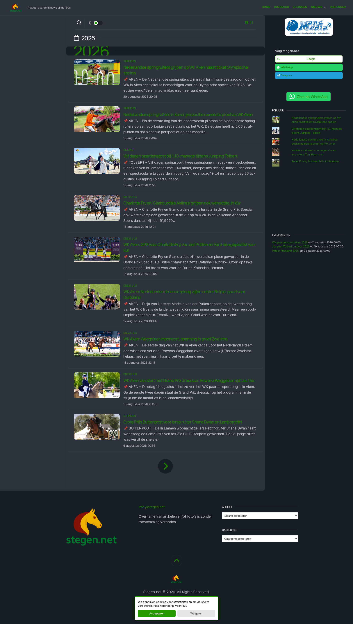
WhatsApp (287, 67)
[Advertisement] (309, 200)
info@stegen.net (152, 507)
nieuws (316, 7)
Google (311, 58)
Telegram (286, 75)
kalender (338, 7)
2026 (91, 51)
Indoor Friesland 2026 (285, 250)
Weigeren (196, 613)
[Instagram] (251, 22)
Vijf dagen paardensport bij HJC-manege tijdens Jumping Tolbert (180, 156)
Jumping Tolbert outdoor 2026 (290, 246)
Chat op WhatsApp (312, 96)
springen (300, 7)
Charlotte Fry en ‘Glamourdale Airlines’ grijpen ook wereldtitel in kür (181, 203)
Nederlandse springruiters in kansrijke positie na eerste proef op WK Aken (188, 114)
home (266, 7)
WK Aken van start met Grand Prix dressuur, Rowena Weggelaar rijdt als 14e (188, 380)
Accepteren (156, 613)
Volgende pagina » (165, 466)
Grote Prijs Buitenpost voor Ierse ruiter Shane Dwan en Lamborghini (182, 422)
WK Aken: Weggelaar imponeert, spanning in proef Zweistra (175, 339)
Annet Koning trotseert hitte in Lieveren (315, 161)
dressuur (281, 7)
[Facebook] (246, 22)
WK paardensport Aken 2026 (290, 242)
